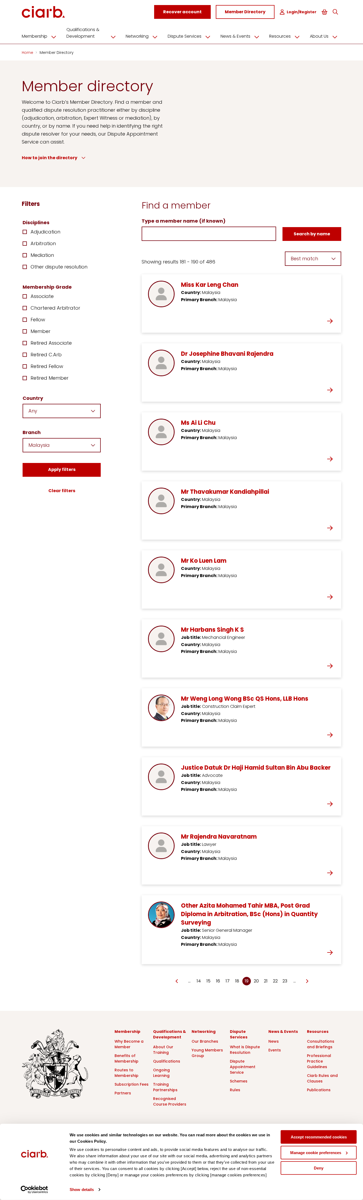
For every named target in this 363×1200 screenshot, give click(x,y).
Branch (32, 432)
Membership (34, 36)
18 (237, 981)
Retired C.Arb (46, 354)
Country (33, 398)
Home (28, 52)
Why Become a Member (129, 1044)
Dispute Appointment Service (242, 1067)
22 (275, 981)
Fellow (38, 319)
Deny (318, 1168)
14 (199, 981)
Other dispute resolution (59, 266)
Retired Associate (51, 343)
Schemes (238, 1081)
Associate (42, 296)
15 (208, 981)
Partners (123, 1093)
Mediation (42, 255)
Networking (137, 36)
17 (228, 981)
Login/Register (301, 12)
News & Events (235, 36)
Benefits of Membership (126, 1058)
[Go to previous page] (177, 981)
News (273, 1041)
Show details (82, 1189)
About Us (319, 36)
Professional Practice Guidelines (319, 1061)
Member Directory (57, 52)
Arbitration (43, 243)
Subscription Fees (132, 1084)
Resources (280, 36)
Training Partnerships (165, 1087)
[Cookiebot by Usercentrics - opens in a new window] (34, 1190)
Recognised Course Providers (169, 1101)
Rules (235, 1090)
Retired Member (50, 378)
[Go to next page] (307, 981)
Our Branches (205, 1041)
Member (40, 331)
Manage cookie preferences (315, 1152)
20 (256, 981)
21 (266, 981)
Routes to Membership (126, 1072)
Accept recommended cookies (319, 1137)
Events (274, 1050)
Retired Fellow (47, 366)
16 (218, 981)
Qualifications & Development (82, 33)
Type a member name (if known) (184, 221)
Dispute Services (184, 36)
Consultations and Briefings (320, 1044)
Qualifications (166, 1061)
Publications (319, 1090)
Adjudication (45, 231)
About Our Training (163, 1049)
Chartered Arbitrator (55, 308)
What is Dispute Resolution (245, 1049)
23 (284, 981)
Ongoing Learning (161, 1072)
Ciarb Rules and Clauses (322, 1078)
